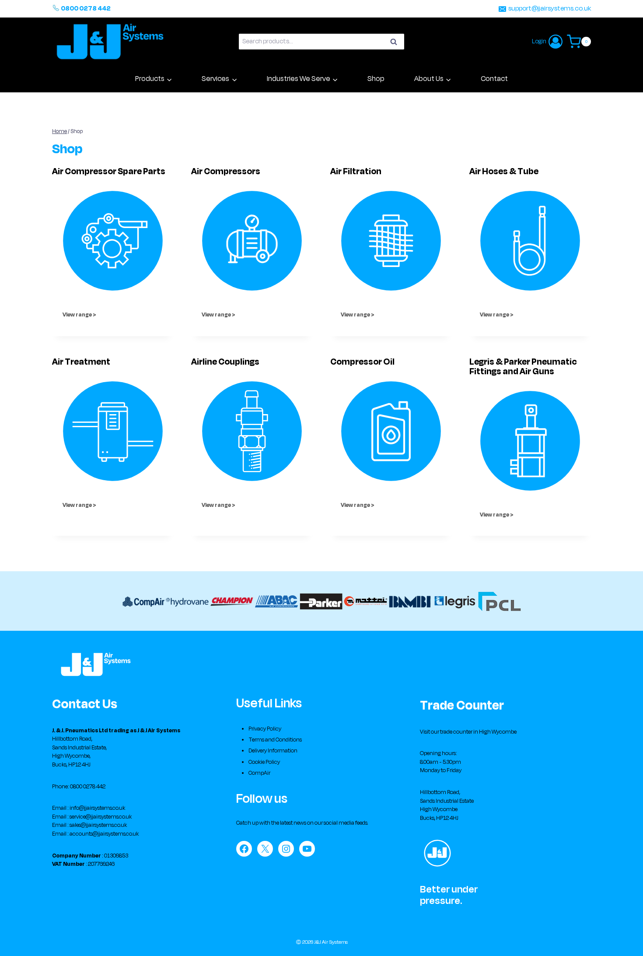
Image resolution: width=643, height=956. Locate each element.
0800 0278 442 (86, 8)
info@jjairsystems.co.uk (97, 808)
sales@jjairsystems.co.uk (98, 825)
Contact (494, 79)
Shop (375, 79)
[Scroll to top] (623, 941)
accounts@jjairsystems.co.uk (104, 834)
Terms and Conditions (275, 740)
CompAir (259, 773)
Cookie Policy (264, 762)
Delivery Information (272, 751)
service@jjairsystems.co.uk (101, 817)
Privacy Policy (264, 729)
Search (396, 43)
